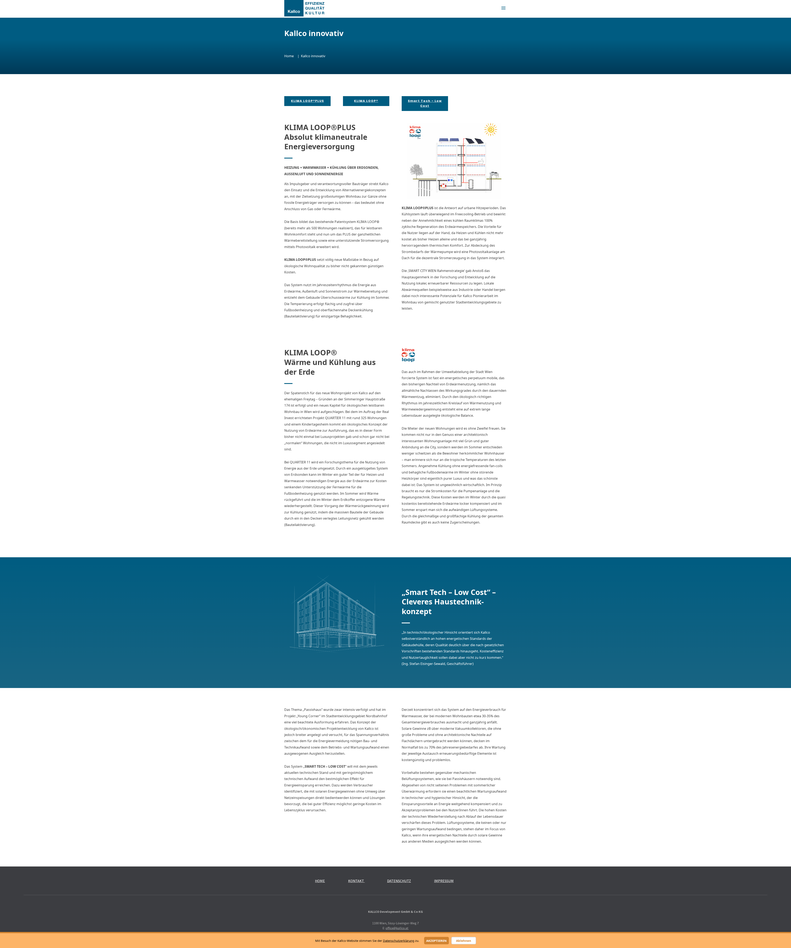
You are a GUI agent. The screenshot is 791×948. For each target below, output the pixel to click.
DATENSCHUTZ (399, 880)
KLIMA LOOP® (366, 101)
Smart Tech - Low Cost (425, 103)
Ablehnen (463, 941)
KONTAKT (356, 880)
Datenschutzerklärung (398, 941)
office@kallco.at (397, 928)
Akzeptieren (436, 941)
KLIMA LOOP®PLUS (307, 101)
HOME (320, 880)
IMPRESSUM (444, 880)
